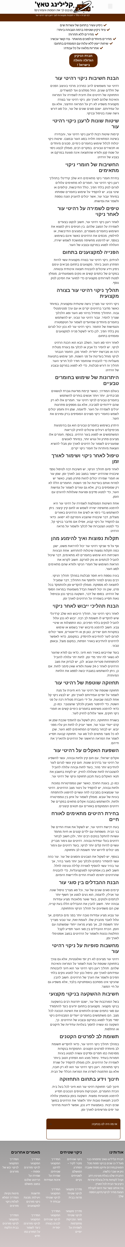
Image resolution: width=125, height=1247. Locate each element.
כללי (77, 15)
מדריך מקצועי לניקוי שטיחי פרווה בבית (74, 1193)
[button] (110, 6)
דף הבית (85, 15)
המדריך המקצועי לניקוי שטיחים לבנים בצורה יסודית (52, 1219)
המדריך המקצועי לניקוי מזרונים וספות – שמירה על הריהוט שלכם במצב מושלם (32, 1171)
